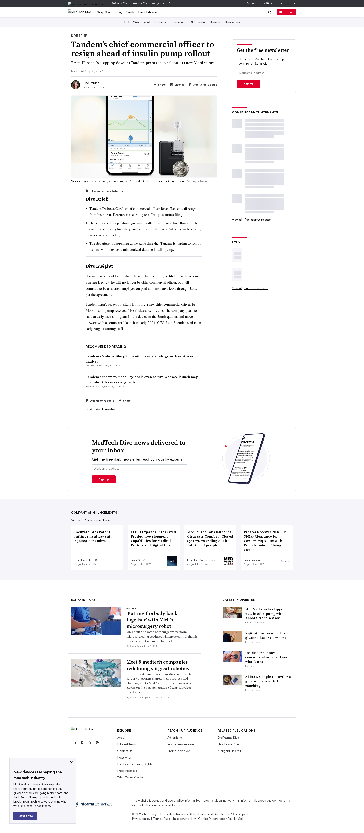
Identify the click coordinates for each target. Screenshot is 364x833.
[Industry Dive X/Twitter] (90, 742)
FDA (126, 21)
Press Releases (148, 12)
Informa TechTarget (197, 800)
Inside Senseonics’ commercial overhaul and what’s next (266, 657)
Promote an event (256, 288)
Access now (25, 815)
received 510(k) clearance (133, 310)
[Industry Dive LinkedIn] (74, 742)
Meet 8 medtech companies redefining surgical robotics (157, 665)
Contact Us (124, 751)
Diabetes (215, 21)
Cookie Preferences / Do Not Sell (220, 818)
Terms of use (161, 818)
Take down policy (184, 818)
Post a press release (257, 219)
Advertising (174, 737)
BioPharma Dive (119, 3)
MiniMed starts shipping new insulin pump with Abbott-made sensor (266, 613)
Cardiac (201, 21)
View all (237, 219)
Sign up (288, 11)
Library (118, 12)
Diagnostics (232, 21)
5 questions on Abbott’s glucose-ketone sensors (265, 635)
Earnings (160, 21)
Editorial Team (126, 744)
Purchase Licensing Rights (134, 764)
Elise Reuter (91, 83)
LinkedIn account (187, 276)
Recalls (147, 21)
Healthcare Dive (139, 3)
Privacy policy (141, 818)
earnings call (114, 328)
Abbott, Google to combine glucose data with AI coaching (268, 681)
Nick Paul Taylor (98, 386)
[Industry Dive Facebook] (82, 742)
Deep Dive (104, 12)
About (121, 737)
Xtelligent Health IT (161, 3)
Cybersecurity (178, 21)
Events (130, 12)
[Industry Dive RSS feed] (98, 742)
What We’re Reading (130, 777)
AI (192, 21)
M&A (136, 21)
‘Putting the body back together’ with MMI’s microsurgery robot (151, 620)
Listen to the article (108, 190)
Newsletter (124, 757)
